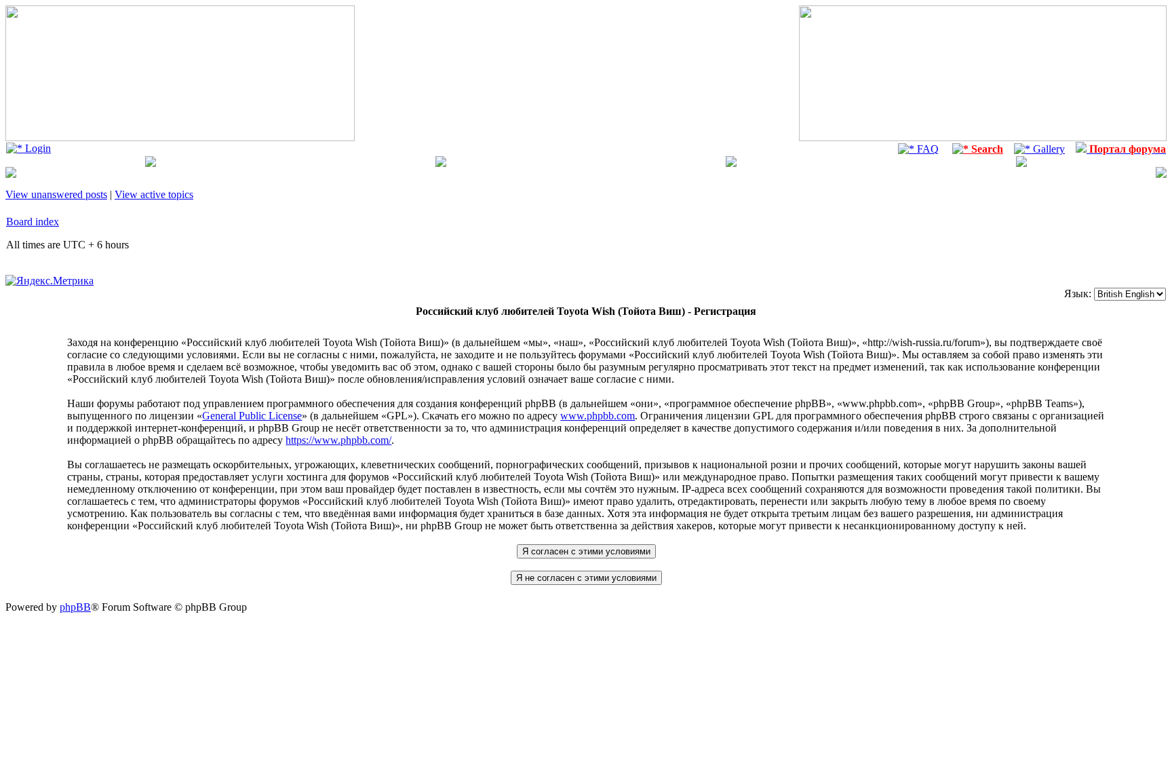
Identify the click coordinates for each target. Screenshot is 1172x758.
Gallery (1047, 149)
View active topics (154, 194)
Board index (32, 221)
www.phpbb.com (597, 415)
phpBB (75, 607)
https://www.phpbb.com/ (338, 440)
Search (986, 149)
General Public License (252, 415)
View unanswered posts (56, 194)
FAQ (926, 149)
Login (36, 148)
